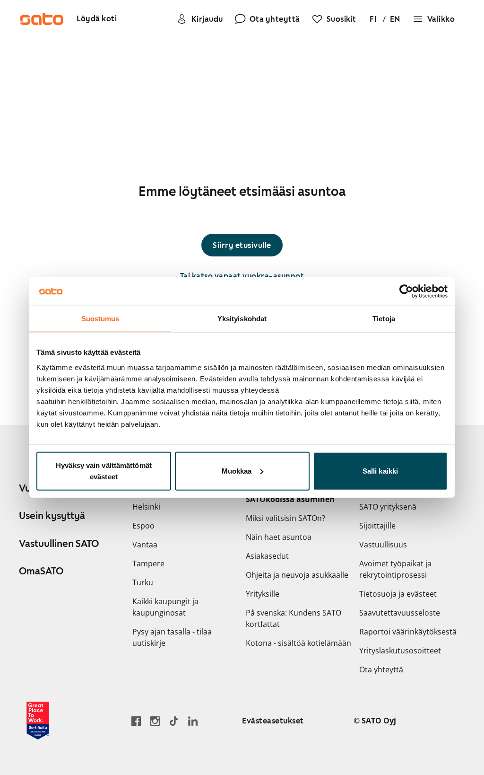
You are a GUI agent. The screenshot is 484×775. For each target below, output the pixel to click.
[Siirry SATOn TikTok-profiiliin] (174, 720)
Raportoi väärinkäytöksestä (408, 631)
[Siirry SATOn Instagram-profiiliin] (155, 720)
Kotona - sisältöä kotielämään (298, 643)
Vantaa (144, 544)
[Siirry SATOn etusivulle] (41, 18)
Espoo (143, 525)
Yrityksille (262, 594)
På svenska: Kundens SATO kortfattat (293, 618)
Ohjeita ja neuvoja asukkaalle (297, 575)
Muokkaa (237, 471)
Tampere (148, 563)
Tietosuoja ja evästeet (398, 594)
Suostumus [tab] (100, 319)
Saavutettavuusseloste (399, 613)
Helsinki (146, 507)
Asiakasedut (267, 556)
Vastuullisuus (383, 544)
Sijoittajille (377, 525)
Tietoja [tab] (383, 319)
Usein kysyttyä (52, 515)
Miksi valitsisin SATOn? (285, 518)
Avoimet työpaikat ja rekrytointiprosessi (395, 569)
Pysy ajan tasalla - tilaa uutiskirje (172, 637)
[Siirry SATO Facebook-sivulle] (136, 720)
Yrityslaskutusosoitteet (400, 650)
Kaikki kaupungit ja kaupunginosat (165, 607)
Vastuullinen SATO (59, 543)
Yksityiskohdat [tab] (242, 319)
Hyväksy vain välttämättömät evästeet (104, 470)
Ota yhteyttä (381, 669)
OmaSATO (41, 571)
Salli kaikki (380, 471)
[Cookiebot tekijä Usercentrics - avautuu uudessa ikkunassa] (406, 291)
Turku (142, 582)
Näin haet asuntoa (278, 537)
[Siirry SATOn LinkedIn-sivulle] (193, 720)
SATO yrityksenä (387, 507)
